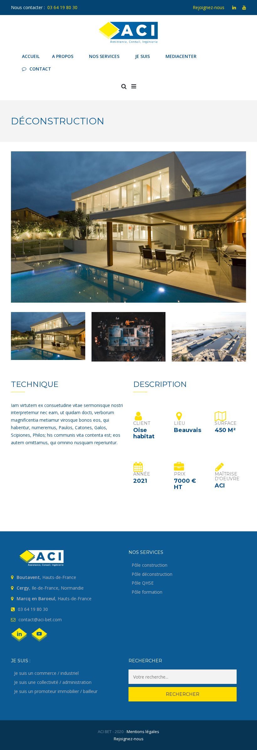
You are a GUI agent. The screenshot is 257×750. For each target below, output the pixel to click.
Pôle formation (147, 592)
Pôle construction (149, 565)
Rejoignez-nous (208, 7)
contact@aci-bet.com (40, 619)
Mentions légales (143, 731)
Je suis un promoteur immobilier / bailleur (55, 691)
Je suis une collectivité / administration (53, 682)
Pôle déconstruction (152, 574)
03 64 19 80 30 (62, 7)
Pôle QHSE (143, 583)
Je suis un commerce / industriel (46, 673)
